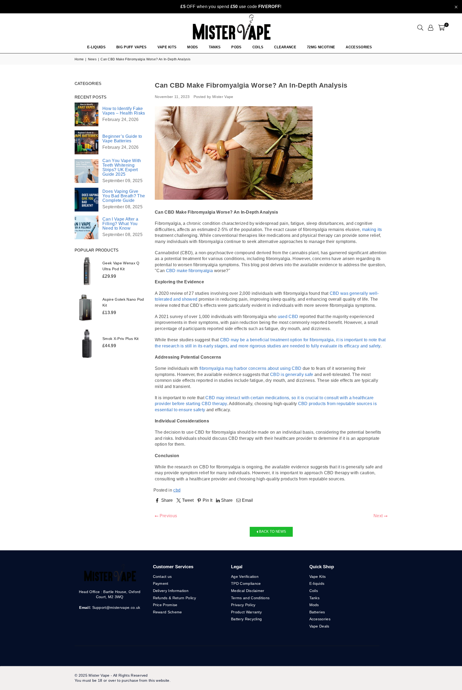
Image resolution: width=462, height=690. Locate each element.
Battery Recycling (246, 619)
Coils (258, 47)
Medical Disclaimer (247, 591)
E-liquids (317, 583)
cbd (176, 490)
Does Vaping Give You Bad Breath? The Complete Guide (123, 196)
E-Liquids (96, 47)
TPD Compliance (246, 583)
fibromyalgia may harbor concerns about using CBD (250, 368)
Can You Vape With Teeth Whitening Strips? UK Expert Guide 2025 (121, 167)
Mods (192, 47)
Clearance (285, 47)
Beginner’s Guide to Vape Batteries (122, 138)
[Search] (420, 27)
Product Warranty (246, 612)
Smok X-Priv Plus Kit (120, 338)
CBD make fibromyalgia (189, 270)
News (92, 59)
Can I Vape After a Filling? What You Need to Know (120, 223)
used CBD (288, 316)
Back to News (272, 532)
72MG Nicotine (321, 47)
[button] (441, 27)
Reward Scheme (167, 612)
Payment (160, 583)
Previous (167, 515)
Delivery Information (170, 591)
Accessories (359, 47)
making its (372, 229)
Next (379, 515)
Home (79, 59)
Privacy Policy (243, 605)
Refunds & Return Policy (174, 598)
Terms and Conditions (250, 598)
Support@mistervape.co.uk (115, 607)
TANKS (215, 47)
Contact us (162, 576)
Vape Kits (167, 47)
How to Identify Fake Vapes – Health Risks (123, 110)
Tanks (314, 598)
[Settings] (431, 27)
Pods (236, 47)
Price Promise (165, 605)
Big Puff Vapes (131, 47)
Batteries (317, 612)
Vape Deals (319, 626)
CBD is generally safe (291, 374)
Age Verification (245, 576)
